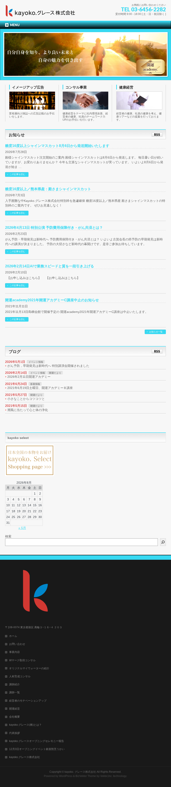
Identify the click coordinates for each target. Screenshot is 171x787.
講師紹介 (14, 684)
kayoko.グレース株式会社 (24, 757)
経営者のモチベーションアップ (28, 700)
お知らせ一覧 (156, 331)
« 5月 (22, 528)
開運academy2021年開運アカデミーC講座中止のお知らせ (52, 300)
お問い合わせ (17, 644)
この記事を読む (17, 174)
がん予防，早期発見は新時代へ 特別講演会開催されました (48, 366)
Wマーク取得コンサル (22, 660)
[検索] (163, 542)
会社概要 (14, 716)
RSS (157, 134)
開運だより (55, 373)
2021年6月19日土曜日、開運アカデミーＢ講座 (40, 388)
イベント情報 (35, 362)
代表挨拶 (14, 733)
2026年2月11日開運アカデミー (29, 376)
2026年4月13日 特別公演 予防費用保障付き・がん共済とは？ (54, 227)
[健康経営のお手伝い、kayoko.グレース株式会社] (40, 12)
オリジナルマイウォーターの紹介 (29, 668)
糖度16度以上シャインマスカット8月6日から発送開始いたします (57, 146)
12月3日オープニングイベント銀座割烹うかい (37, 749)
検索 (8, 536)
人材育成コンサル (20, 676)
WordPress (65, 776)
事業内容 (14, 652)
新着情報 (35, 384)
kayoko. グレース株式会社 (80, 771)
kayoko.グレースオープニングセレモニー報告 (36, 741)
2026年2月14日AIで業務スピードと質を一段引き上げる (49, 266)
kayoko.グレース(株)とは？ (25, 724)
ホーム (13, 636)
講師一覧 (14, 692)
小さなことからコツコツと (26, 399)
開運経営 (14, 708)
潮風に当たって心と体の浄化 (27, 410)
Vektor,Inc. (106, 776)
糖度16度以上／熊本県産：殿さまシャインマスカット (48, 189)
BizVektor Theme (85, 776)
